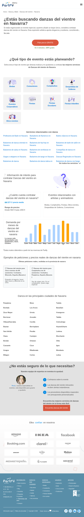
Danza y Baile (13, 12)
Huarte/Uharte (61, 326)
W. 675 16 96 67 (7, 492)
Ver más (7, 33)
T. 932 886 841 (7, 487)
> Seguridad (71, 488)
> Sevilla (31, 493)
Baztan (6, 326)
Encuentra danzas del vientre (56, 408)
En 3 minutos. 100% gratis (44, 48)
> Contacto (19, 503)
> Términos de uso (22, 499)
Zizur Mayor (7, 312)
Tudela (58, 303)
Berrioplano (34, 326)
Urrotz (32, 312)
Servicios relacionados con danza (42, 132)
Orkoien (33, 341)
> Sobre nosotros (21, 483)
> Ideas (57, 486)
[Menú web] (81, 5)
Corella (32, 322)
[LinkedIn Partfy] (74, 511)
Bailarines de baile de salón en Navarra (68, 144)
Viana (5, 336)
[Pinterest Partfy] (79, 511)
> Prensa (19, 486)
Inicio (5, 12)
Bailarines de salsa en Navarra (15, 150)
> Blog (18, 488)
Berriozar (6, 317)
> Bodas (44, 485)
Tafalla (58, 317)
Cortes (32, 355)
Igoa (58, 345)
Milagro (6, 355)
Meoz (32, 303)
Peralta (32, 331)
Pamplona (7, 303)
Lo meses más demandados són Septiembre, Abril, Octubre (11, 240)
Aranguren (60, 312)
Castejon (33, 336)
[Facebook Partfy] (66, 511)
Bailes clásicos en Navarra (66, 136)
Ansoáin (33, 317)
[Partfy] (8, 4)
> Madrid (31, 490)
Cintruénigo (60, 322)
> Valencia (32, 495)
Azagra (6, 350)
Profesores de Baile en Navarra (15, 136)
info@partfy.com (7, 496)
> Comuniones (46, 491)
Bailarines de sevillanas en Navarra (40, 151)
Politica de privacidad (20, 511)
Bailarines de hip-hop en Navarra (39, 144)
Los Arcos (34, 308)
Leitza (58, 355)
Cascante (6, 345)
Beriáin (6, 341)
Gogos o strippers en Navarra (14, 157)
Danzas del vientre (26, 12)
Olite (58, 341)
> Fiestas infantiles (47, 493)
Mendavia (60, 350)
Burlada (6, 308)
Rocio (14, 386)
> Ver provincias (33, 498)
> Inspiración (58, 483)
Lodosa (59, 331)
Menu (14, 3)
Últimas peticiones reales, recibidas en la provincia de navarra (42, 261)
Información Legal (8, 511)
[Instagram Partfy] (70, 511)
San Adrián (7, 331)
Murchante (60, 336)
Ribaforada (34, 350)
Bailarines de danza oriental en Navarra (15, 144)
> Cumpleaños (46, 488)
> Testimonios (58, 491)
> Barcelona (32, 487)
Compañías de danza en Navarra (65, 151)
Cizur (32, 345)
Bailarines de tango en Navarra (42, 157)
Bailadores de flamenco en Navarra (40, 137)
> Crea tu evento (59, 488)
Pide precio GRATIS (45, 43)
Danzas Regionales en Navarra (68, 157)
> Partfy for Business (73, 486)
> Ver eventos (46, 496)
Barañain (59, 308)
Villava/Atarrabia (9, 322)
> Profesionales (72, 483)
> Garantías (20, 491)
